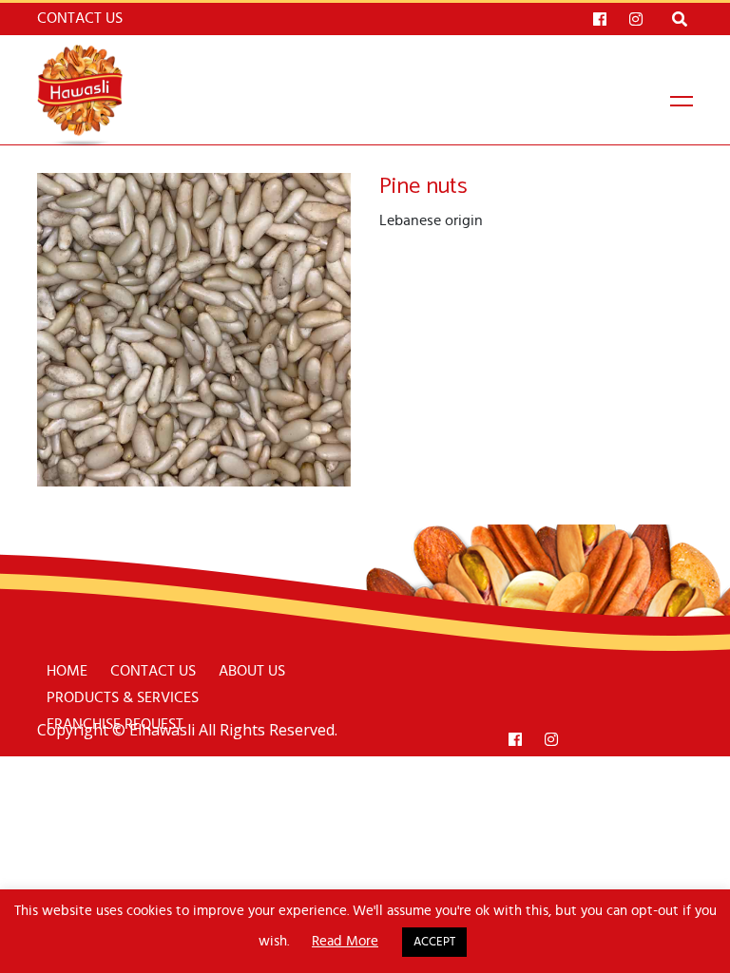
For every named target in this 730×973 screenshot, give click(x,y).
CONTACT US (153, 670)
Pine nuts (423, 186)
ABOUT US (252, 670)
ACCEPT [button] (434, 942)
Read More (345, 941)
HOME (67, 670)
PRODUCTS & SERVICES (123, 697)
